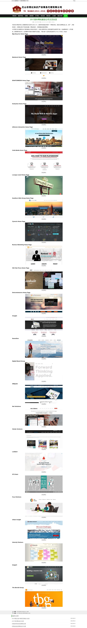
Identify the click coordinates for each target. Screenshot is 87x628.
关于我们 (37, 15)
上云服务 (54, 15)
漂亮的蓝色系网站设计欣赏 (19, 626)
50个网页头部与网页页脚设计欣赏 (23, 613)
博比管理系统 (37, 22)
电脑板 (26, 15)
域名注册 (43, 15)
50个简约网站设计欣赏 (18, 621)
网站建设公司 (34, 24)
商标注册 (48, 15)
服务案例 (31, 15)
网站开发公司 (56, 31)
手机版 (74, 0)
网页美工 (53, 22)
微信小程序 (60, 15)
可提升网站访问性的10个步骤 (22, 611)
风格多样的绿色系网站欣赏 (19, 623)
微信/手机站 (20, 15)
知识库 (65, 15)
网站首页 (14, 15)
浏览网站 (44, 55)
